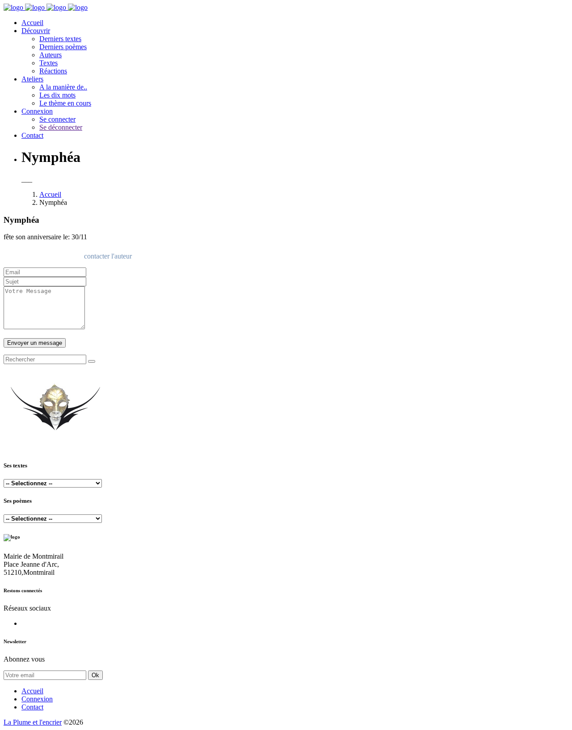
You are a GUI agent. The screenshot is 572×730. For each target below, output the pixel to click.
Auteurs (50, 55)
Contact (32, 135)
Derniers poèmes (63, 47)
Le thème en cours (65, 103)
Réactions (53, 71)
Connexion (37, 111)
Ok (95, 675)
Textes (48, 63)
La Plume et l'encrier (33, 722)
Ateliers (32, 79)
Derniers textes (60, 38)
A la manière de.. (63, 87)
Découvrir (35, 30)
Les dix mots (57, 95)
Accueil (32, 22)
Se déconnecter (60, 127)
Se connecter (57, 119)
